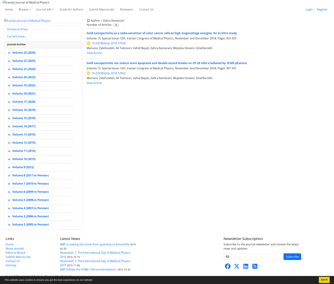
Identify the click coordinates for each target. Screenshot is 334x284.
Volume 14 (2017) (23, 126)
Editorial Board (15, 253)
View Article (94, 53)
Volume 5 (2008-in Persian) (30, 200)
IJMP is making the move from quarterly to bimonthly (94, 244)
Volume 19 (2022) (23, 85)
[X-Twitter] (237, 267)
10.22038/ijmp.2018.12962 (108, 73)
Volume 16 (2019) (23, 110)
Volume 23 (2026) (23, 53)
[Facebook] (228, 267)
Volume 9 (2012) (23, 167)
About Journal (15, 248)
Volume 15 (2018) (23, 118)
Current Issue (16, 36)
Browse (24, 9)
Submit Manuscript (101, 9)
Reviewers (126, 9)
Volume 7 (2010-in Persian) (30, 184)
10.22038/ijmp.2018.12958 (108, 43)
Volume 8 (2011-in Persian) (30, 175)
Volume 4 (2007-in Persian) (30, 208)
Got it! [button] (324, 280)
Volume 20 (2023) (23, 77)
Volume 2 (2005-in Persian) (30, 225)
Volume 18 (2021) (23, 94)
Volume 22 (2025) (23, 61)
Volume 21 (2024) (23, 69)
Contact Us (146, 9)
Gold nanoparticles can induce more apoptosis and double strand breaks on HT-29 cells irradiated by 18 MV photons (167, 63)
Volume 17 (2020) (23, 102)
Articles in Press (17, 29)
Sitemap (11, 265)
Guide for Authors (71, 9)
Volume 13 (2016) (23, 135)
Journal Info (44, 9)
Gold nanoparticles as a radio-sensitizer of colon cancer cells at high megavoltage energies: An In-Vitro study (162, 33)
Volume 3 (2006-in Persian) (30, 216)
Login (309, 9)
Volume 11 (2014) (23, 151)
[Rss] (255, 267)
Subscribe (292, 257)
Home (9, 9)
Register (322, 9)
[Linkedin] (246, 267)
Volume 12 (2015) (23, 143)
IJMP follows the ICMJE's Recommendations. (88, 269)
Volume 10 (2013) (23, 159)
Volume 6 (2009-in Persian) (30, 192)
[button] (94, 280)
